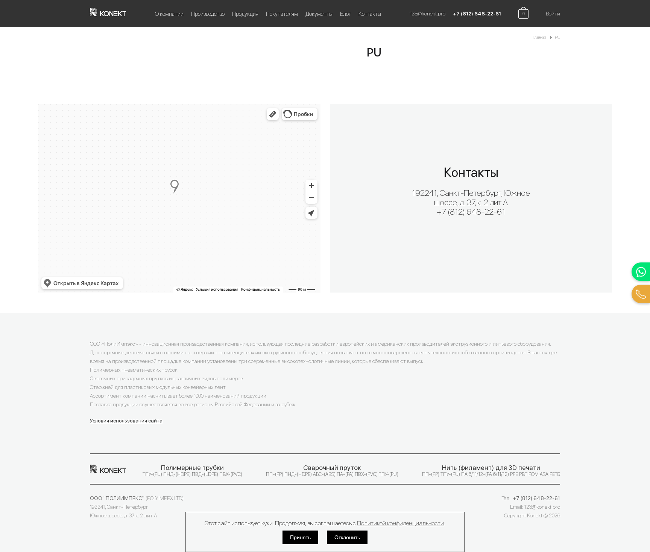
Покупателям (282, 14)
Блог (345, 14)
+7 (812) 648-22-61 (477, 14)
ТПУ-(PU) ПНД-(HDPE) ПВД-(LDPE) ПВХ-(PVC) (192, 470)
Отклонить (347, 537)
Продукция (245, 14)
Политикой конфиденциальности (400, 523)
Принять (300, 537)
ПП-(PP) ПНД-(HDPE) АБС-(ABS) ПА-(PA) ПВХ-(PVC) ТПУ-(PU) (332, 470)
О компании (169, 14)
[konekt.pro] (112, 13)
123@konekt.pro (427, 14)
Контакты (369, 14)
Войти (553, 14)
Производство (208, 14)
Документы (319, 14)
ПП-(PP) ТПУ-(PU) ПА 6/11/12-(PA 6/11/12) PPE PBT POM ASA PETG (491, 470)
